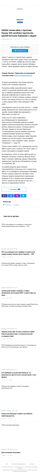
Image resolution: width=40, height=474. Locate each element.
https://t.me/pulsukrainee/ (23, 75)
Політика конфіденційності (19, 464)
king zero (20, 19)
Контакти (32, 464)
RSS (7, 464)
